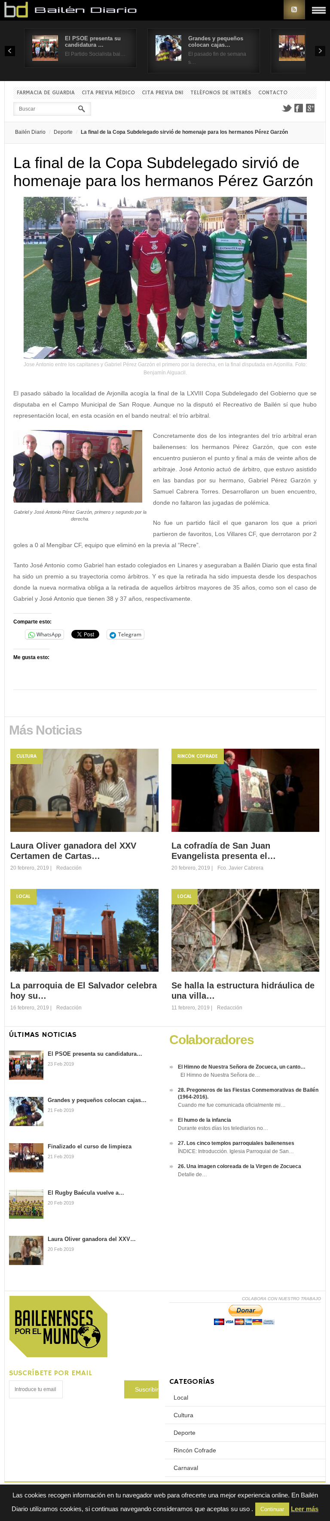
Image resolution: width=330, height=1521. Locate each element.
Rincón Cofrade (197, 756)
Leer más (304, 1508)
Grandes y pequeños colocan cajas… (215, 41)
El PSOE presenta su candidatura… (95, 1054)
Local (23, 896)
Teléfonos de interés (220, 92)
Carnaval (186, 1467)
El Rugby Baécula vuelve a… (86, 1193)
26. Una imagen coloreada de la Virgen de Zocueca (239, 1166)
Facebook (299, 108)
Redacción (69, 868)
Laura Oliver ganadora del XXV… (92, 1239)
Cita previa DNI (162, 92)
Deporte (63, 132)
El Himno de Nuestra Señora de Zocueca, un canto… (242, 1067)
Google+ (311, 108)
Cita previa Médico (108, 92)
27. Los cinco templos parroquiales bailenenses (236, 1143)
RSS (294, 9)
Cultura (26, 756)
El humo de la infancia (204, 1120)
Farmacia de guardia (46, 92)
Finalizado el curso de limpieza (89, 1146)
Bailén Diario (30, 132)
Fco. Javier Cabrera (240, 868)
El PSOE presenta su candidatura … (93, 41)
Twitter (287, 108)
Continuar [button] (272, 1509)
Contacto (272, 92)
